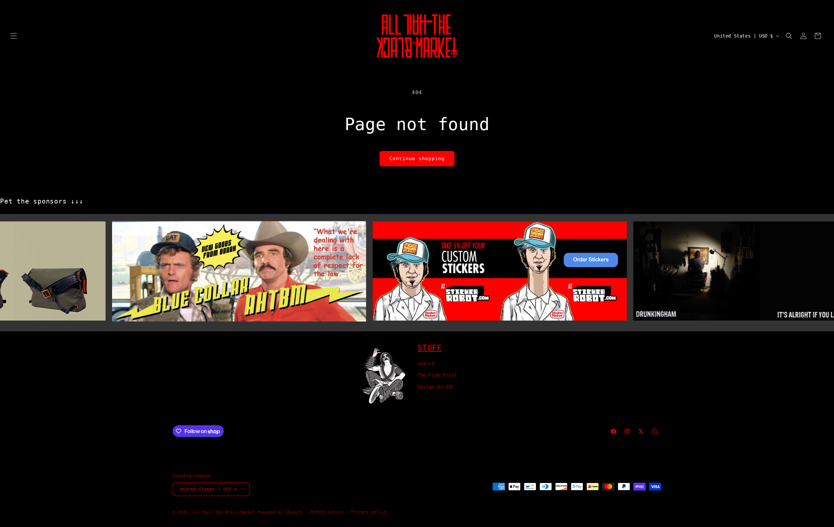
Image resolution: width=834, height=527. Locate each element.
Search (426, 363)
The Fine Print (437, 375)
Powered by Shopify (280, 512)
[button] (14, 36)
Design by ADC (436, 386)
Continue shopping (417, 158)
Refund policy (327, 511)
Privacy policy (368, 511)
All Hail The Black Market (224, 512)
